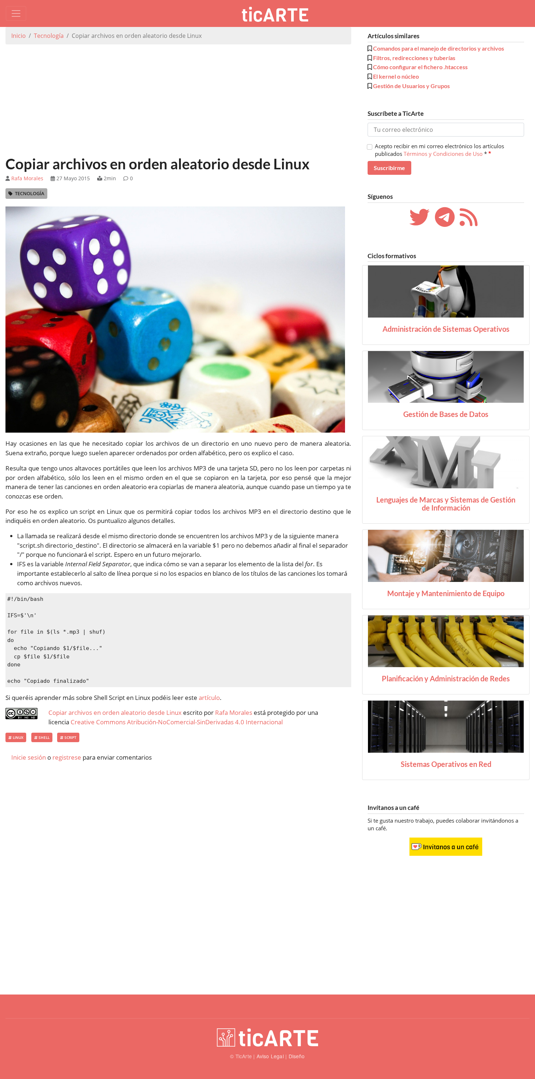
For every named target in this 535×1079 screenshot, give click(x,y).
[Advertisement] (178, 101)
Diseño (297, 1056)
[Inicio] (278, 13)
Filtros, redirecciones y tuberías (414, 57)
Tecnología (49, 36)
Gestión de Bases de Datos (445, 414)
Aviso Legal (270, 1056)
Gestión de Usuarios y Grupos (411, 85)
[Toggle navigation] (16, 13)
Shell (43, 737)
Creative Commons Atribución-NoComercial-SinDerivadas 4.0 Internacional (177, 722)
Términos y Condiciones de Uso (443, 153)
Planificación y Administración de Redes (446, 678)
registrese (66, 757)
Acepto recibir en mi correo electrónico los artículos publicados (439, 149)
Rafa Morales (27, 178)
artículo (209, 697)
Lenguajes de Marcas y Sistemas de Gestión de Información (445, 503)
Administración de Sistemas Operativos (446, 328)
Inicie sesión (28, 757)
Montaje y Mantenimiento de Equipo (445, 593)
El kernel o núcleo (396, 76)
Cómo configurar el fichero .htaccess (420, 66)
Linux (17, 737)
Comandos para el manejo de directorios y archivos (438, 48)
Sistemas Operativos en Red (446, 764)
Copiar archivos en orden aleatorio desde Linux (115, 712)
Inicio (18, 36)
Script (69, 737)
